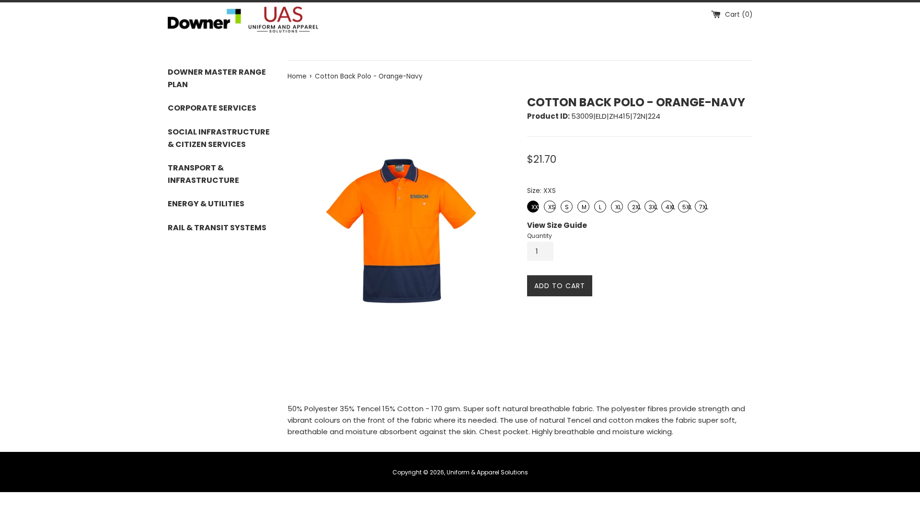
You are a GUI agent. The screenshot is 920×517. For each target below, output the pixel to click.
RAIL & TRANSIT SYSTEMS (217, 227)
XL (617, 206)
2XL (634, 206)
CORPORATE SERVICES (212, 107)
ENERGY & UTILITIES (206, 203)
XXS (533, 206)
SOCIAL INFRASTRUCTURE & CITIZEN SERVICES (219, 138)
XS (550, 206)
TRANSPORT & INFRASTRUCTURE (203, 174)
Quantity (539, 236)
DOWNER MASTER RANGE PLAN (217, 78)
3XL (650, 206)
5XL (684, 206)
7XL (701, 206)
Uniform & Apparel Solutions (487, 472)
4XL (667, 206)
